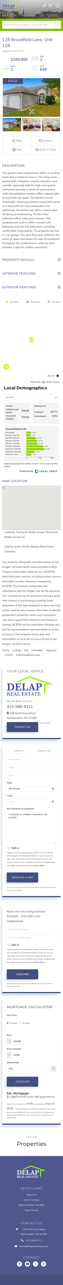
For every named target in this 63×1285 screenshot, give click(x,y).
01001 (9, 655)
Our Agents (45, 723)
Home (5, 650)
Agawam (51, 650)
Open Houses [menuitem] (31, 1210)
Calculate (22, 1081)
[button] (57, 25)
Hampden (37, 650)
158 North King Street (34, 1232)
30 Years (14, 1023)
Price (9, 1035)
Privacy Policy (39, 865)
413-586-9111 (44, 5)
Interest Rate (13, 1062)
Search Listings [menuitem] (31, 1200)
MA (26, 650)
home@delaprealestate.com (33, 1246)
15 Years (26, 1023)
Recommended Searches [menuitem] (31, 1205)
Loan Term (12, 1015)
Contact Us (22, 727)
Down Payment (14, 1048)
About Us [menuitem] (31, 1194)
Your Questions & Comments (20, 808)
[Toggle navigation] (58, 5)
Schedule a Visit (43, 751)
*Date (9, 782)
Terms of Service (12, 890)
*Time (9, 795)
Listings (16, 650)
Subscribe (22, 974)
